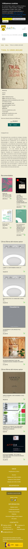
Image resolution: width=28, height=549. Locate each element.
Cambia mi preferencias (19, 19)
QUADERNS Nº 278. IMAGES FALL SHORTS (12, 330)
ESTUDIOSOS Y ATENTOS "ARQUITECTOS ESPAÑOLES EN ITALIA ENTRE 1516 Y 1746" (21, 228)
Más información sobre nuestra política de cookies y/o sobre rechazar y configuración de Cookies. (14, 14)
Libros (6, 45)
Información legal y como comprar (14, 516)
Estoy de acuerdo (7, 19)
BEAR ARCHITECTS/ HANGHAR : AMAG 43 (13, 299)
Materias (14, 514)
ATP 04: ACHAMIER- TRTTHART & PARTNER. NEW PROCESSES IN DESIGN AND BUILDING (13, 456)
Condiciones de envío (14, 509)
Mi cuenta (14, 518)
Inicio (2, 45)
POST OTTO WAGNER (6, 224)
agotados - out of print (7, 115)
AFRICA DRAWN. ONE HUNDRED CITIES (13, 395)
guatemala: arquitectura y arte (9, 113)
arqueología (5, 111)
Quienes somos (14, 507)
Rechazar (5, 21)
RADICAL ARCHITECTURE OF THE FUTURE (7, 195)
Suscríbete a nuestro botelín (14, 493)
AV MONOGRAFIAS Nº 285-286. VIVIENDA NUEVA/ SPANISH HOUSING (13, 361)
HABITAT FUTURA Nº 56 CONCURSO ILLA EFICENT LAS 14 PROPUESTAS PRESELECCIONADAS (13, 428)
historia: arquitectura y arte (9, 110)
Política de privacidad (14, 511)
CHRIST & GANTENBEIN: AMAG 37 (12, 267)
